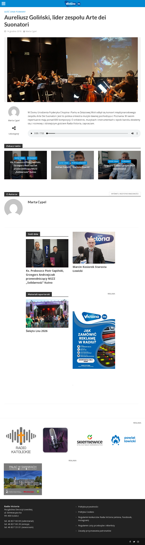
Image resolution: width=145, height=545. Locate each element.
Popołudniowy (79, 163)
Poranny (20, 11)
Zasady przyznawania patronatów (94, 530)
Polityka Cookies (86, 511)
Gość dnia (9, 11)
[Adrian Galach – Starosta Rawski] (72, 164)
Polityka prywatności (88, 506)
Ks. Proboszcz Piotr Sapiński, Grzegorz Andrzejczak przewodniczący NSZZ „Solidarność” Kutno (25, 167)
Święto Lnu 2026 (36, 331)
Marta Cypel (31, 31)
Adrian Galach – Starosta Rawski (72, 167)
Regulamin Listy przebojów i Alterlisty (96, 525)
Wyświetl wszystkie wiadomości (124, 194)
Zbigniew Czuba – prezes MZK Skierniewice (119, 167)
